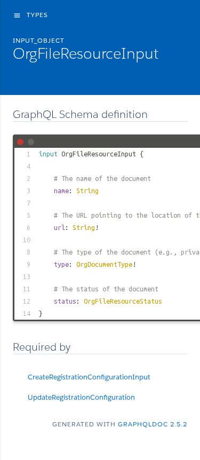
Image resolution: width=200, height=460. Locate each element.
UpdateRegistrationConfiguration (81, 397)
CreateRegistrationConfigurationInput (89, 377)
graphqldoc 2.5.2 (152, 424)
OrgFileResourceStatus (123, 301)
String (87, 190)
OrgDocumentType (104, 264)
